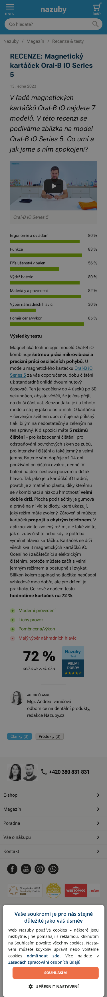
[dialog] (53, 951)
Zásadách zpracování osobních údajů (44, 962)
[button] (54, 986)
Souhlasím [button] (55, 972)
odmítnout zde (43, 956)
